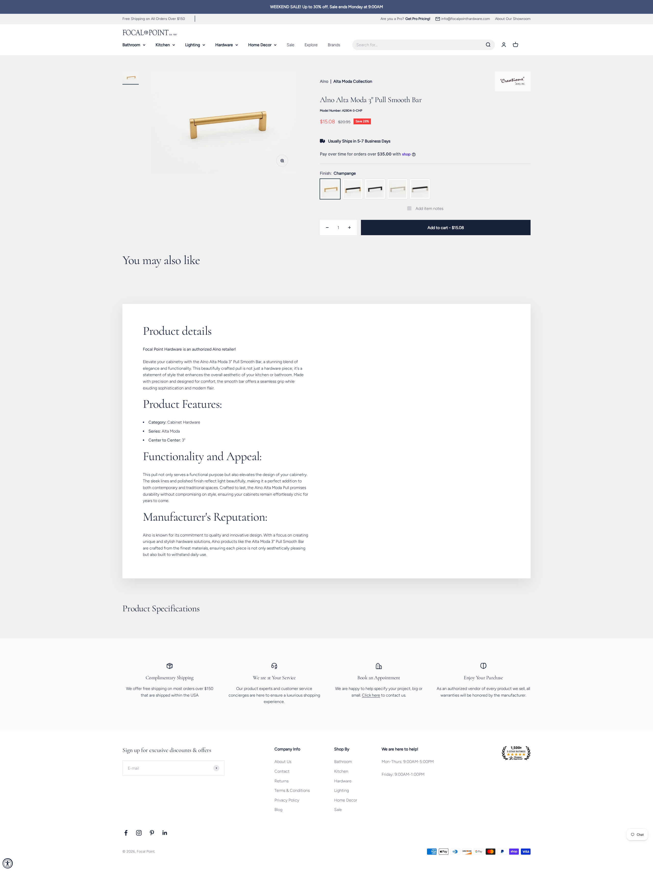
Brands (334, 44)
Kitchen (163, 44)
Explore (311, 44)
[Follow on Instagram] (138, 832)
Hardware (224, 44)
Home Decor (259, 44)
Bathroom (131, 44)
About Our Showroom (513, 19)
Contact (282, 771)
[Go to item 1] (130, 78)
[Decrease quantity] (327, 227)
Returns (281, 781)
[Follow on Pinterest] (151, 832)
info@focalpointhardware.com (465, 19)
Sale (290, 44)
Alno (324, 81)
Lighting (192, 44)
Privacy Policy (286, 800)
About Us (282, 761)
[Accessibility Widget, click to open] (8, 863)
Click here (371, 695)
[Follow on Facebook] (125, 832)
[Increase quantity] (349, 227)
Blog (278, 809)
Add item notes (429, 208)
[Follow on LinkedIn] (164, 832)
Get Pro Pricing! (417, 19)
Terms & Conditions (292, 790)
